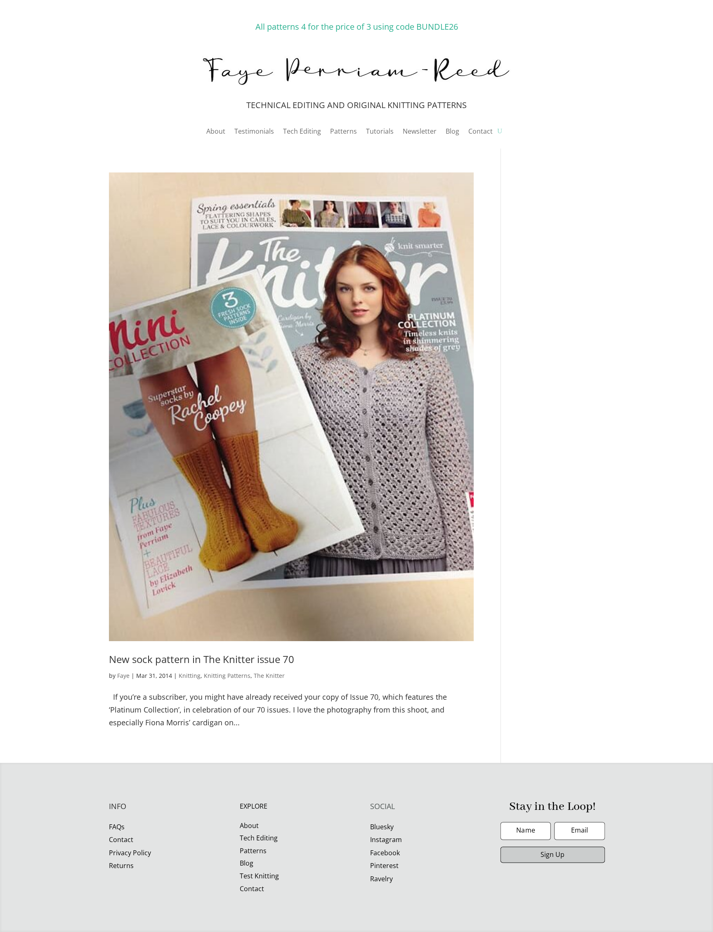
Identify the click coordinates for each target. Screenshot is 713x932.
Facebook (385, 852)
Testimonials (254, 132)
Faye (123, 676)
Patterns (343, 132)
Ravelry (381, 878)
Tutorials (380, 132)
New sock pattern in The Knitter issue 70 (201, 659)
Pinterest (384, 865)
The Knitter (269, 676)
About (215, 132)
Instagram (386, 839)
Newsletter (420, 132)
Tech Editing (302, 132)
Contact (480, 132)
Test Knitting (259, 875)
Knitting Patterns (227, 676)
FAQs (117, 826)
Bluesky (382, 826)
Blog (452, 132)
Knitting (190, 676)
